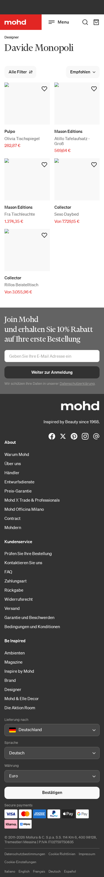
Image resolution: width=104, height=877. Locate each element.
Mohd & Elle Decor (21, 698)
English (24, 871)
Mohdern (12, 527)
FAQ (8, 571)
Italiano (9, 871)
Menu (63, 22)
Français (39, 871)
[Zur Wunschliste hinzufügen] (44, 89)
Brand (10, 680)
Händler (11, 472)
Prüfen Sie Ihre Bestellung (28, 553)
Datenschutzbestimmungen (24, 854)
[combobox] (10, 730)
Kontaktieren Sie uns (23, 562)
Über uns (12, 463)
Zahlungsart (15, 581)
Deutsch (55, 871)
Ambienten (14, 653)
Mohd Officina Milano (24, 509)
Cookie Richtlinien (62, 854)
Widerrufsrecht (18, 599)
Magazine (13, 662)
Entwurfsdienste (19, 481)
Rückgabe (13, 590)
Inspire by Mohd (19, 671)
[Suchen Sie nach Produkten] (85, 22)
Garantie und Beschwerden (29, 617)
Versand (12, 608)
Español (70, 871)
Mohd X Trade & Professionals (32, 500)
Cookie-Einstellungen (20, 862)
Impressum (87, 854)
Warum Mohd (16, 454)
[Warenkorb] (96, 22)
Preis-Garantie (18, 491)
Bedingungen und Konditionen (32, 626)
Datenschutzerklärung (77, 383)
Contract (12, 518)
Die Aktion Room (19, 707)
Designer (11, 37)
